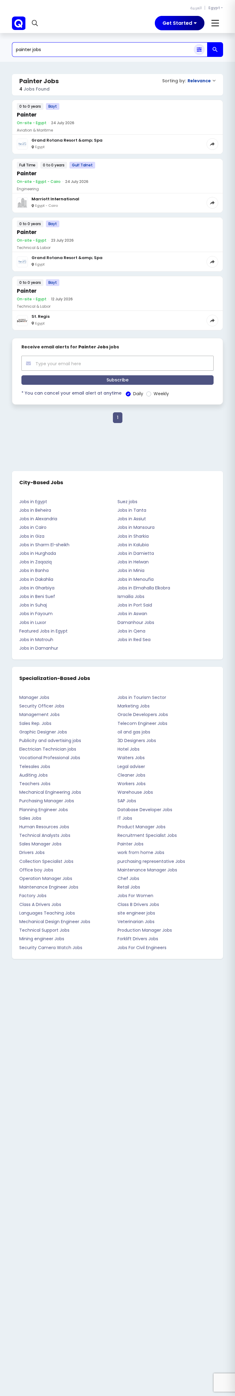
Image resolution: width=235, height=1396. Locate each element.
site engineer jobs (136, 913)
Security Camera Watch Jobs (50, 948)
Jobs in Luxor (32, 622)
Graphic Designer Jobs (43, 732)
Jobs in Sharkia (133, 536)
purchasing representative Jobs (151, 861)
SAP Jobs (127, 801)
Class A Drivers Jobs (40, 904)
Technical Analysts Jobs (44, 835)
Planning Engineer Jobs (43, 810)
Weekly (161, 394)
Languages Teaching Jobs (47, 913)
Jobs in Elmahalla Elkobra (144, 588)
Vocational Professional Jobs (49, 758)
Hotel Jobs (129, 749)
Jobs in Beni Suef (37, 596)
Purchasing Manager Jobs (46, 801)
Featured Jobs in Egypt (43, 631)
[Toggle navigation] (215, 23)
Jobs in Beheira (35, 510)
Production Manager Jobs (145, 930)
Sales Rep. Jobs (35, 723)
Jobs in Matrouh (36, 640)
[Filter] (199, 49)
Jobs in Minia (131, 570)
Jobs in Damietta (136, 553)
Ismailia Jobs (131, 596)
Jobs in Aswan (132, 614)
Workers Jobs (132, 784)
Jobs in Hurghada (37, 553)
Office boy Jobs (36, 870)
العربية (196, 7)
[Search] (215, 49)
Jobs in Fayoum (36, 614)
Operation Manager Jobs (45, 878)
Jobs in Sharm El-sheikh (44, 545)
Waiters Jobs (131, 758)
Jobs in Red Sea (134, 640)
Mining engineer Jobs (41, 939)
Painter (27, 114)
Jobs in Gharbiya (36, 588)
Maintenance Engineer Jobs (48, 887)
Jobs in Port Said (135, 605)
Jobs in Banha (34, 570)
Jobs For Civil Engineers (142, 948)
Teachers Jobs (34, 784)
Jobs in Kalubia (133, 545)
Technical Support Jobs (44, 930)
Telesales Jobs (34, 766)
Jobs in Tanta (132, 510)
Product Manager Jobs (142, 827)
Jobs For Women (135, 896)
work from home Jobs (141, 852)
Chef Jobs (128, 878)
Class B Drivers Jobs (138, 904)
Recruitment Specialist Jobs (147, 835)
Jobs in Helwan (133, 562)
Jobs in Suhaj (33, 605)
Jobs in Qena (131, 631)
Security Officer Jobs (41, 706)
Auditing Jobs (33, 775)
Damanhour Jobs (136, 622)
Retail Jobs (129, 887)
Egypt (214, 7)
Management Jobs (39, 714)
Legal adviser (131, 766)
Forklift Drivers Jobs (138, 939)
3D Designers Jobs (137, 740)
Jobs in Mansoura (136, 527)
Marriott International (55, 199)
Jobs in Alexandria (38, 519)
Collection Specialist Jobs (46, 861)
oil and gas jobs (134, 732)
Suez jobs (127, 502)
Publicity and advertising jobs (50, 740)
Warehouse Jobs (135, 792)
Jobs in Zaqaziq (35, 562)
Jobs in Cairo (33, 527)
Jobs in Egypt (33, 502)
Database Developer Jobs (145, 810)
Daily (138, 394)
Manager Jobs (34, 697)
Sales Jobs (30, 818)
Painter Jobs (131, 844)
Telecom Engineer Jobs (142, 723)
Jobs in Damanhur (38, 648)
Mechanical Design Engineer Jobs (54, 922)
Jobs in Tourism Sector (142, 697)
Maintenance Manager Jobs (147, 870)
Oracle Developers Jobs (143, 714)
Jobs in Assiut (132, 519)
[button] (35, 23)
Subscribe (117, 380)
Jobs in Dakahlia (36, 579)
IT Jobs (125, 818)
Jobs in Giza (31, 536)
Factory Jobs (33, 896)
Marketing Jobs (134, 706)
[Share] (212, 144)
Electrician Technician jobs (47, 749)
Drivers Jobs (32, 852)
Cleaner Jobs (131, 775)
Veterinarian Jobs (136, 922)
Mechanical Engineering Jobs (50, 792)
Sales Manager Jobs (40, 844)
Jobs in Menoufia (136, 579)
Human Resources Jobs (44, 827)
